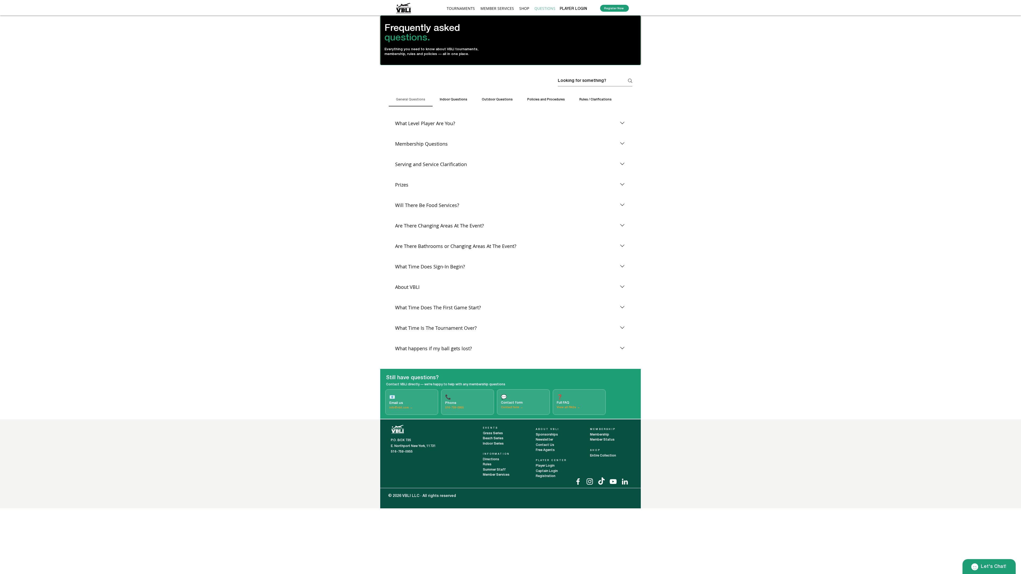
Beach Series (493, 438)
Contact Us (545, 445)
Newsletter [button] (544, 439)
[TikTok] (601, 481)
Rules (487, 464)
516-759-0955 (454, 407)
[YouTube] (613, 481)
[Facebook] (578, 481)
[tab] (411, 100)
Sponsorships (547, 434)
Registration (545, 476)
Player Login (545, 465)
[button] (497, 8)
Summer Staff (494, 469)
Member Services (496, 474)
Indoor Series (493, 443)
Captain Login (547, 471)
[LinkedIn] (625, 481)
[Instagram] (589, 481)
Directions (491, 459)
